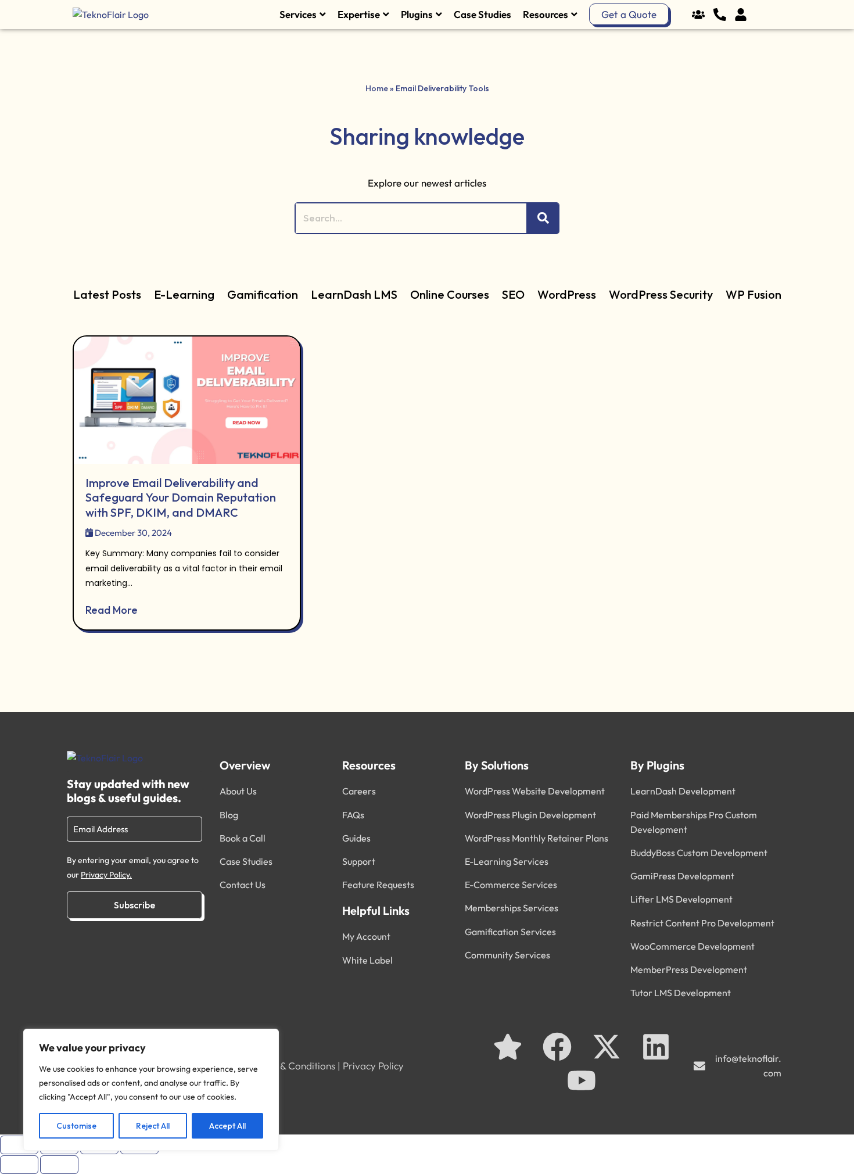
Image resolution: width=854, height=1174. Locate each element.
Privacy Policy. (106, 874)
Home (376, 88)
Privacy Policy (373, 1066)
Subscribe (134, 905)
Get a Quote (628, 14)
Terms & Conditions (293, 1066)
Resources (545, 14)
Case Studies (482, 14)
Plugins (417, 14)
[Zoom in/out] (19, 1145)
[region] (151, 1090)
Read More (111, 610)
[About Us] (701, 14)
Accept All (227, 1126)
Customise (76, 1126)
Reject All (153, 1126)
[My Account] (743, 14)
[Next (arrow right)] (59, 1164)
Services (298, 14)
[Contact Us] (723, 14)
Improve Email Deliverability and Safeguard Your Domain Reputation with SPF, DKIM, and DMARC (180, 497)
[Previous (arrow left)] (19, 1164)
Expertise (359, 14)
